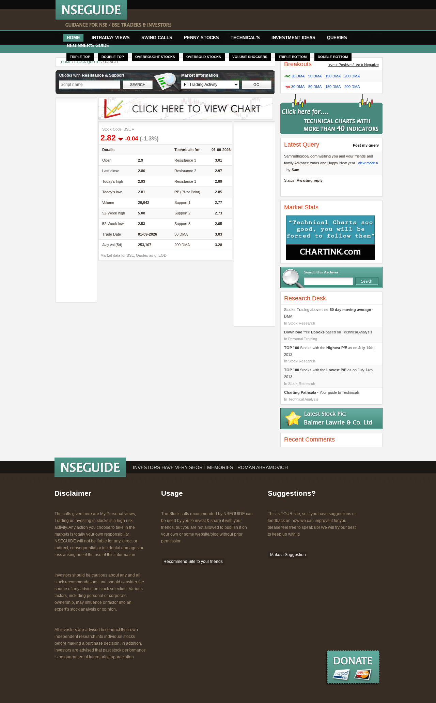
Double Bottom (333, 57)
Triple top (80, 57)
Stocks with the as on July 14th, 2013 (329, 351)
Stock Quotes (88, 62)
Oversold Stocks (203, 57)
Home (73, 37)
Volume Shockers (249, 57)
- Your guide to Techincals (322, 392)
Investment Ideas (293, 37)
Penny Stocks (201, 37)
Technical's (245, 37)
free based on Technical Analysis (328, 332)
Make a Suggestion (288, 554)
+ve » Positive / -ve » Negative (353, 65)
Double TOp (113, 57)
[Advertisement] (268, 20)
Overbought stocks (155, 57)
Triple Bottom (293, 57)
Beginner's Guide (88, 45)
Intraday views (111, 37)
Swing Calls (156, 37)
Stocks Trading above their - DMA (328, 313)
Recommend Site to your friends (193, 561)
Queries (337, 37)
